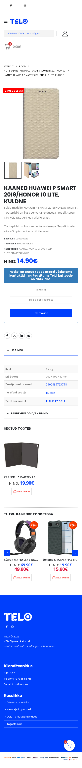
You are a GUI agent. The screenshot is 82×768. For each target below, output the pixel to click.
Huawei (51, 393)
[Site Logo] (19, 21)
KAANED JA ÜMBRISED (40, 248)
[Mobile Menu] (7, 21)
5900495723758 (56, 384)
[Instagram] (25, 5)
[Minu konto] (65, 33)
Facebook (7, 335)
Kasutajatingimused (19, 709)
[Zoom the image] (18, 615)
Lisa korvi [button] (23, 491)
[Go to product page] (21, 455)
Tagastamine (14, 724)
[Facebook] (11, 5)
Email (29, 335)
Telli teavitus (41, 313)
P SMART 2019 (55, 401)
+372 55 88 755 (23, 678)
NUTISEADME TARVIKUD (16, 253)
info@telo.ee (20, 684)
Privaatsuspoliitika (18, 702)
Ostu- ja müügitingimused (22, 716)
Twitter (14, 335)
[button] (9, 123)
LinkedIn (22, 335)
